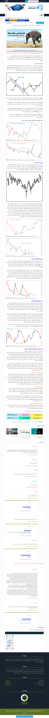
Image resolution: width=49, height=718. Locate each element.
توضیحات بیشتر (17, 673)
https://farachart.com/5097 (25, 533)
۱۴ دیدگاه (30, 53)
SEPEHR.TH (34, 569)
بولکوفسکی (19, 422)
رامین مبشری (34, 446)
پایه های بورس (34, 481)
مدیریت (29, 503)
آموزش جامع (12, 418)
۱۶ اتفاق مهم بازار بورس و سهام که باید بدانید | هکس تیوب (26, 563)
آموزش (38, 415)
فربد (36, 515)
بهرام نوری (35, 603)
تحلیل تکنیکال (34, 53)
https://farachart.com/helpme (25, 620)
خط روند (13, 422)
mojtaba (35, 470)
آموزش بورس (34, 422)
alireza (35, 492)
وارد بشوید (32, 629)
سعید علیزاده (34, 459)
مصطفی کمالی (34, 540)
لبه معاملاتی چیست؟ (14, 436)
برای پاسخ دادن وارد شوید (32, 454)
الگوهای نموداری (27, 422)
